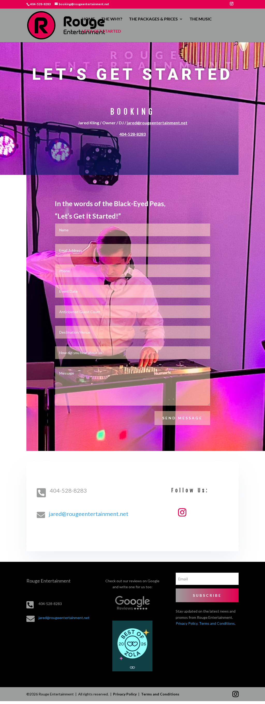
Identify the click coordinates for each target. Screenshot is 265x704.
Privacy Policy (186, 623)
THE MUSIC (200, 19)
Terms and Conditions (217, 623)
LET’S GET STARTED (101, 31)
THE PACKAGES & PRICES (153, 19)
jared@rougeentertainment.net (157, 122)
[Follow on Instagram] (182, 512)
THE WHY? (111, 19)
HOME (88, 19)
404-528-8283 (132, 134)
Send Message (182, 418)
